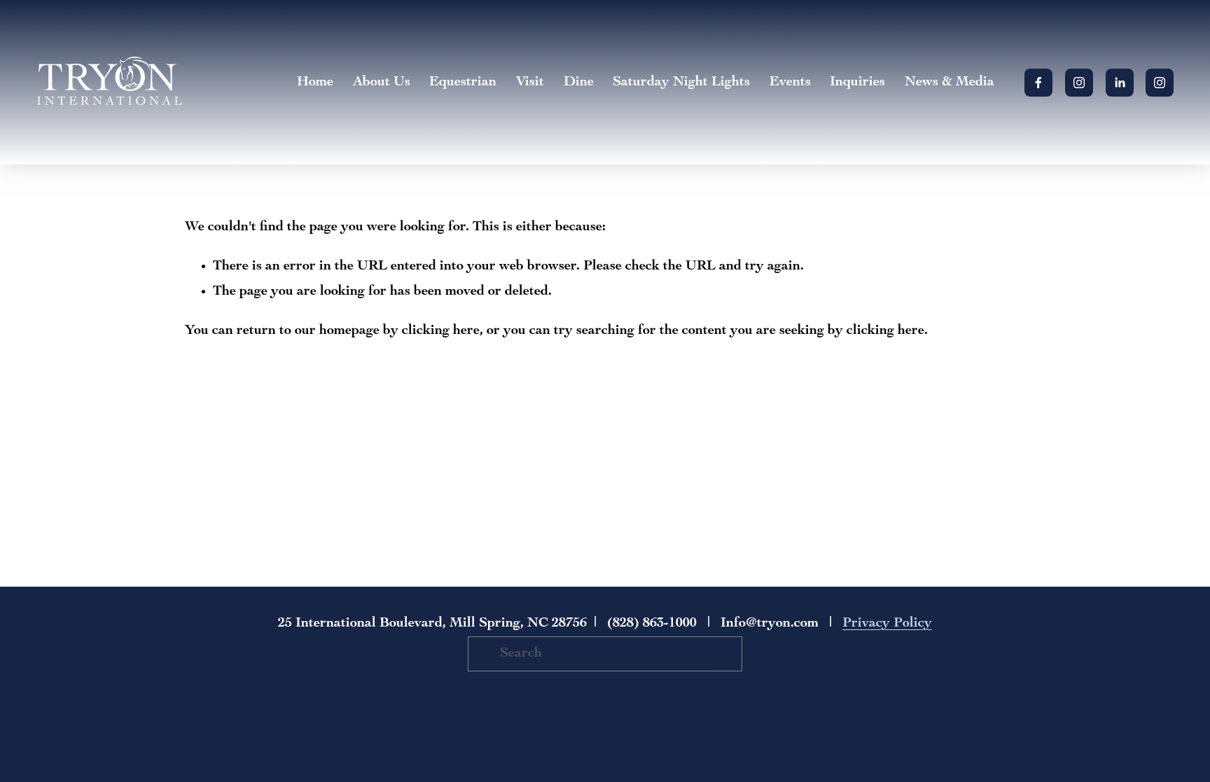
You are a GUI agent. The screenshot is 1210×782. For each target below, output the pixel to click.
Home (315, 83)
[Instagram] (1079, 83)
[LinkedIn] (1120, 83)
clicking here (441, 331)
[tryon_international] (1160, 83)
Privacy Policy (887, 624)
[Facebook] (1038, 83)
